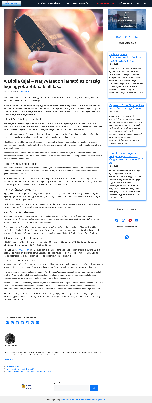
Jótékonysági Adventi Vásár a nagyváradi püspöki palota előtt (28, 371)
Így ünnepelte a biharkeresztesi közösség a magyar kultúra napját (125, 57)
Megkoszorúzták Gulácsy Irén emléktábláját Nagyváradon (126, 107)
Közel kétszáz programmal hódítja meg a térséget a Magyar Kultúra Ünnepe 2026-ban (126, 158)
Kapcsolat (142, 3)
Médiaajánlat (126, 3)
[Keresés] (94, 388)
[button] (7, 322)
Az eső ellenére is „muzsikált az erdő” (20, 369)
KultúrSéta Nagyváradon (50, 3)
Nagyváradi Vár (22, 250)
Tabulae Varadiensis (105, 3)
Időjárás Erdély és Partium (126, 37)
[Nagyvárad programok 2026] (11, 3)
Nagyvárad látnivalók (77, 3)
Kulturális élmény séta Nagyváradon (92, 400)
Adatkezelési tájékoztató (69, 400)
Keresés (57, 383)
